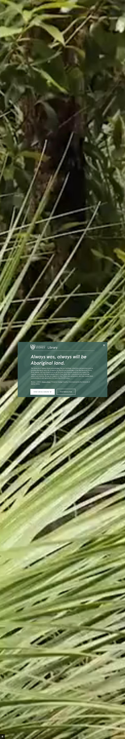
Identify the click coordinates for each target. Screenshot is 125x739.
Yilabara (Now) (46, 382)
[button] (104, 345)
